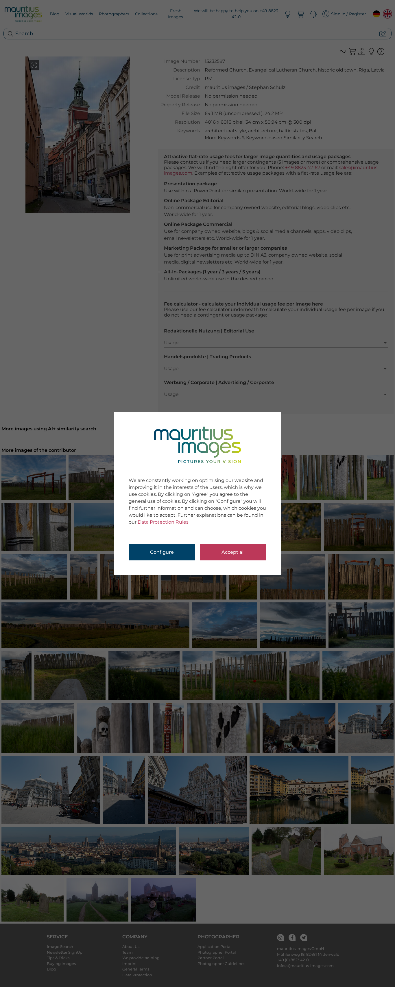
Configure (162, 552)
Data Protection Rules (163, 522)
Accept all (233, 552)
